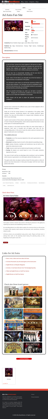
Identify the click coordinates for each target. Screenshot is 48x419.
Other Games (29, 11)
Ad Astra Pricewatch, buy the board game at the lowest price (21, 261)
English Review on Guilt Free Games (15, 274)
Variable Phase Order (10, 185)
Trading (4, 185)
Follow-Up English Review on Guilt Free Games (17, 271)
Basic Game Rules (7, 11)
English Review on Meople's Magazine (15, 264)
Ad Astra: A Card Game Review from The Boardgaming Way (21, 268)
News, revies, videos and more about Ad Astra (17, 258)
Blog (22, 1)
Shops (37, 1)
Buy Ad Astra (18, 9)
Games (26, 1)
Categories (31, 1)
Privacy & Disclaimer (35, 397)
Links (29, 9)
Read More (5, 242)
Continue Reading (24, 358)
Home (3, 3)
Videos (18, 11)
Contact (32, 394)
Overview (7, 9)
